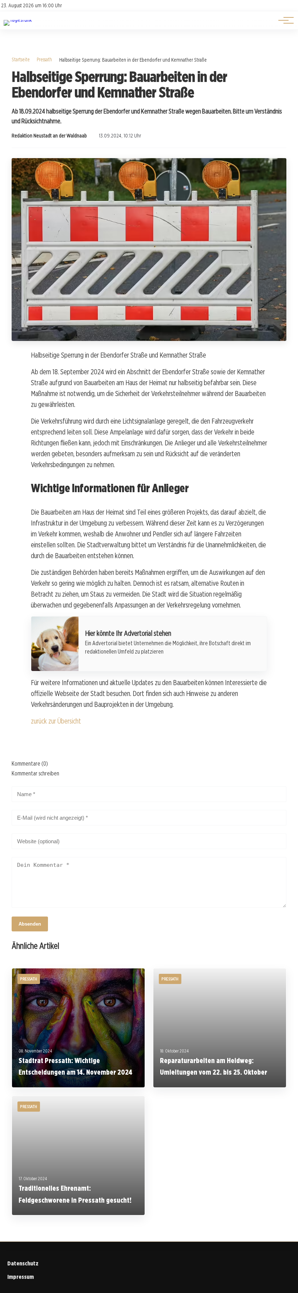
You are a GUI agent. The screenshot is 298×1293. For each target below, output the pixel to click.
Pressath (44, 59)
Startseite (21, 59)
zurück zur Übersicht (56, 721)
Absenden (30, 924)
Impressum (20, 1276)
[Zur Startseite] (18, 19)
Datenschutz (23, 1263)
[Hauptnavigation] (283, 20)
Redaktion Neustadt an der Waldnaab (49, 135)
